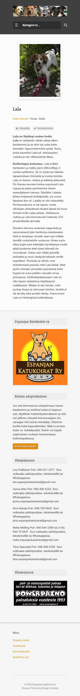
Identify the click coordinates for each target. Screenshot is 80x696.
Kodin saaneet (20, 118)
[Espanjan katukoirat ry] (40, 11)
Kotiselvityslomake (25, 446)
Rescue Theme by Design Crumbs (40, 688)
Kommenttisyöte (21, 651)
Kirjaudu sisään (21, 640)
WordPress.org (21, 657)
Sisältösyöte (19, 646)
